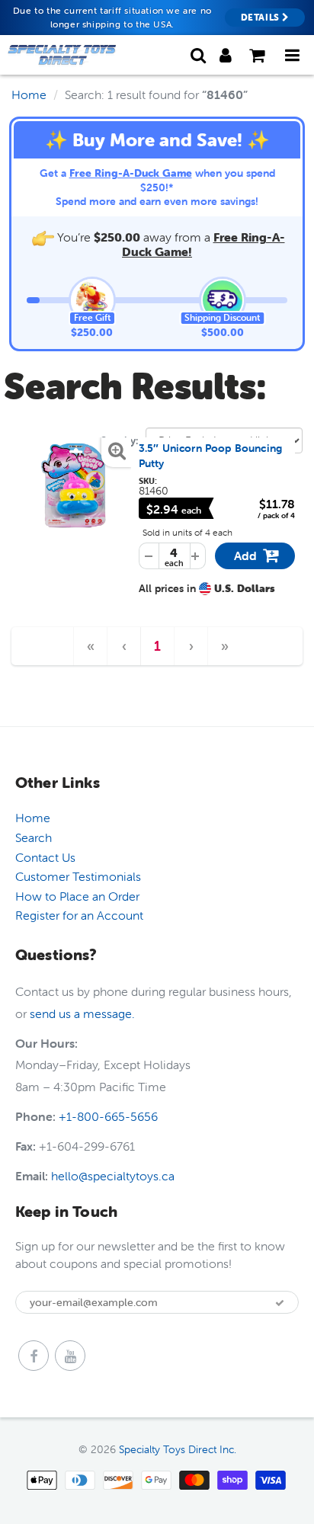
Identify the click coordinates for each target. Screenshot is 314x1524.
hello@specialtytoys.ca (113, 1175)
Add (258, 558)
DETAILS (262, 17)
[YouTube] (70, 1355)
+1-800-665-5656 (108, 1116)
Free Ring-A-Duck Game (130, 173)
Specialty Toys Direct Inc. (177, 1449)
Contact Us (45, 857)
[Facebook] (33, 1355)
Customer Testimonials (78, 876)
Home (28, 94)
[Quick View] (75, 485)
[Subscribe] (279, 1303)
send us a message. (82, 1013)
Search (33, 837)
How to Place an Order (77, 896)
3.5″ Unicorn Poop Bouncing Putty (210, 455)
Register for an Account (79, 915)
